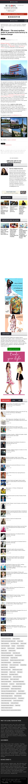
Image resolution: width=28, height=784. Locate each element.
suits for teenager (5, 645)
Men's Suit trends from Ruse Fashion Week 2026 (16, 496)
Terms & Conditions (17, 781)
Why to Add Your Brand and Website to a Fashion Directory (15, 588)
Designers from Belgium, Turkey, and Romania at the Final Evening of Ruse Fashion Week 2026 (16, 573)
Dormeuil (11, 96)
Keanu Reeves (4, 660)
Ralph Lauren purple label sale (8, 641)
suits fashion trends (20, 693)
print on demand (5, 688)
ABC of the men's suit (21, 763)
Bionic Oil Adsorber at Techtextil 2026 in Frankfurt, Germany (15, 534)
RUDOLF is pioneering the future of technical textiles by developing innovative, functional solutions (16, 512)
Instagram (17, 17)
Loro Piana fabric (15, 643)
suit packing (23, 665)
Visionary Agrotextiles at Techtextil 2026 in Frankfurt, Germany (16, 542)
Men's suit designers (9, 745)
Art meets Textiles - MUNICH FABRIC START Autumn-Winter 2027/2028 (16, 435)
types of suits (4, 667)
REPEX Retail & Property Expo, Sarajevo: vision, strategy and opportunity (15, 595)
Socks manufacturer (18, 700)
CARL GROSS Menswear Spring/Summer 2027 (15, 473)
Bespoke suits (14, 773)
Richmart (7, 150)
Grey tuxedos (4, 672)
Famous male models (6, 681)
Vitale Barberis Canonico (14, 94)
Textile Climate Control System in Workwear (16, 503)
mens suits (23, 150)
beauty (13, 645)
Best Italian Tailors (13, 674)
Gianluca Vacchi (5, 657)
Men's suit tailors (15, 744)
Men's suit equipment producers (8, 748)
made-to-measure (5, 151)
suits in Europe (20, 153)
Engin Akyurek (14, 657)
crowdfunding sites (5, 686)
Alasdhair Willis (20, 648)
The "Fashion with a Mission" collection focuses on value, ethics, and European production (15, 558)
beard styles (21, 691)
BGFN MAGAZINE (4, 24)
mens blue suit (16, 653)
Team (10, 781)
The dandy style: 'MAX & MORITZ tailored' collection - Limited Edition (22, 210)
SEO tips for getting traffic (7, 655)
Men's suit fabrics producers (20, 746)
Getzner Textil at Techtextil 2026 (13, 518)
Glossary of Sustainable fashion (8, 691)
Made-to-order (13, 763)
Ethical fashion (18, 695)
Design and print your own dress (8, 698)
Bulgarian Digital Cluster (15, 780)
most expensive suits (6, 676)
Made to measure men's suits (17, 660)
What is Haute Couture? (6, 707)
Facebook (9, 17)
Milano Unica (4, 674)
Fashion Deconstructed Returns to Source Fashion (15, 465)
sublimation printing (16, 686)
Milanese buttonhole (6, 653)
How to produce (17, 24)
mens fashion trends (6, 662)
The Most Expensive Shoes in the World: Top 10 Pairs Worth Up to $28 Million (16, 412)
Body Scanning (4, 679)
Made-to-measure (5, 763)
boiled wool (12, 667)
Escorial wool (4, 684)
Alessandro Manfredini (18, 681)
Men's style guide (9, 725)
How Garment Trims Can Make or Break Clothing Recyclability (4, 232)
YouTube (19, 17)
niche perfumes (14, 703)
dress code (23, 643)
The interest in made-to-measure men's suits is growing (14, 209)
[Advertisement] (14, 258)
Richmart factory (5, 43)
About (6, 781)
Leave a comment (11, 140)
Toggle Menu (14, 2)
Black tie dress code (5, 669)
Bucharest (12, 46)
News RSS (8, 780)
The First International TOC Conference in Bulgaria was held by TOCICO (4, 210)
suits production (11, 153)
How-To (11, 24)
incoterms (12, 684)
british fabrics (4, 665)
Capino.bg (17, 705)
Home (2, 781)
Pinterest (13, 17)
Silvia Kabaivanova (7, 39)
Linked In (15, 17)
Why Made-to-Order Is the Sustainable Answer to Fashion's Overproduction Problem (14, 233)
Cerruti (2, 96)
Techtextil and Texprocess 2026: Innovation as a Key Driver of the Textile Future (16, 603)
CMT (19, 151)
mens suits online (17, 676)
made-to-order (13, 151)
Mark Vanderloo (5, 643)
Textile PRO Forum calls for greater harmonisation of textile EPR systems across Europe (16, 428)
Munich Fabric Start (20, 684)
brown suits (20, 641)
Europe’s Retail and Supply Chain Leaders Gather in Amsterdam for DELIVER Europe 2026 (16, 481)
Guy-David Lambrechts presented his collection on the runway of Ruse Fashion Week (15, 550)
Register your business (14, 349)
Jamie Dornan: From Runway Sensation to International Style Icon (15, 442)
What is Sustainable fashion (7, 693)
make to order (12, 650)
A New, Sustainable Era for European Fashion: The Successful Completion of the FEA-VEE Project (23, 233)
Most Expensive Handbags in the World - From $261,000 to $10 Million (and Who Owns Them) (16, 420)
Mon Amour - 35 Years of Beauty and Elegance (14, 488)
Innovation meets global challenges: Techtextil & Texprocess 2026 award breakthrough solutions (14, 581)
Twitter (11, 17)
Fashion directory (18, 725)
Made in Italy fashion (16, 688)
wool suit (3, 648)
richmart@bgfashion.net (16, 115)
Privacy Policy (5, 782)
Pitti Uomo (20, 672)
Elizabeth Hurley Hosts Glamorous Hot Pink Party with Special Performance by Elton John (16, 527)
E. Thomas (6, 96)
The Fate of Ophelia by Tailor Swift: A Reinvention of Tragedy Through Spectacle (16, 626)
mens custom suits (14, 665)
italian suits (4, 650)
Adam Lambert (16, 638)
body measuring (5, 703)
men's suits (12, 724)
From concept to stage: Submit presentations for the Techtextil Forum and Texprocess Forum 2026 (16, 619)
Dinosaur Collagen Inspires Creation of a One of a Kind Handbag (16, 450)
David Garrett (18, 655)
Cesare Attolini (20, 645)
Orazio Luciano (11, 648)
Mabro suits (12, 672)
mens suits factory (15, 150)
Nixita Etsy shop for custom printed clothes (11, 710)
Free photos (21, 698)
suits (5, 153)
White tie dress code (17, 669)
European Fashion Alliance (7, 705)
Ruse (9, 44)
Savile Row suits (16, 662)
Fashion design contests (6, 695)
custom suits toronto (6, 638)
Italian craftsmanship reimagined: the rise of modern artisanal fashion (16, 611)
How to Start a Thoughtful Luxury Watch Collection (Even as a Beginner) (15, 404)
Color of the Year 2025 (6, 700)
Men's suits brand (14, 679)
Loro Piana (22, 94)
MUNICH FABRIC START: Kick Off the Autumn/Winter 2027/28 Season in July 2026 (16, 458)
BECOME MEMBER (14, 158)
